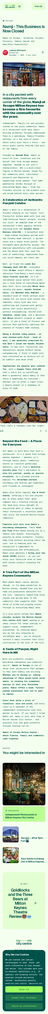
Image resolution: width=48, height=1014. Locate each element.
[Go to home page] (10, 6)
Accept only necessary (24, 997)
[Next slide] (46, 431)
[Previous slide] (41, 431)
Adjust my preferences (24, 1006)
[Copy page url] (42, 52)
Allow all (24, 989)
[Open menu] (19, 6)
